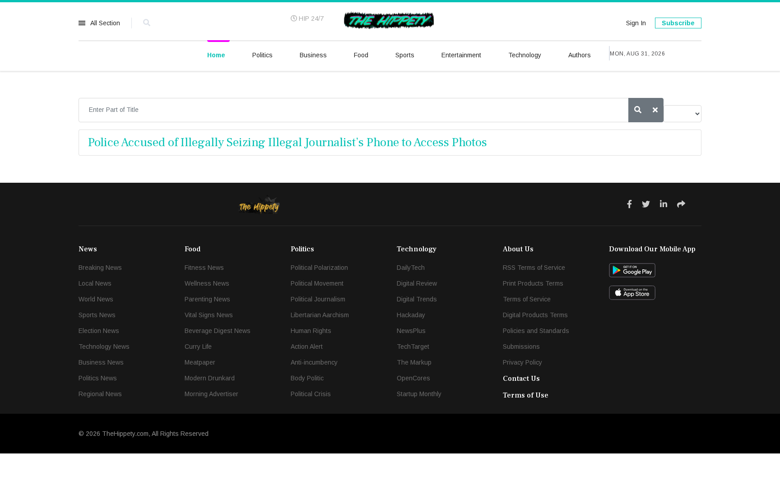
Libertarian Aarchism (320, 315)
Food (361, 55)
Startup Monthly (419, 394)
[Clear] (655, 110)
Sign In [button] (636, 23)
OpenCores (413, 378)
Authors (579, 55)
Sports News (97, 315)
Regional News (100, 394)
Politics (262, 55)
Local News (95, 283)
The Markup (414, 362)
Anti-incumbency (314, 362)
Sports (404, 55)
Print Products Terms (533, 283)
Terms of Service (527, 299)
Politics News (98, 378)
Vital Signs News (209, 315)
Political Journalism (318, 299)
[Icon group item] (629, 204)
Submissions (521, 346)
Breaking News (100, 267)
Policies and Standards (536, 330)
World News (96, 299)
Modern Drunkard (210, 378)
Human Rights (311, 330)
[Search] (637, 110)
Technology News (104, 346)
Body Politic (307, 378)
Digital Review (417, 283)
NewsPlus (411, 330)
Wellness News (207, 283)
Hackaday (411, 315)
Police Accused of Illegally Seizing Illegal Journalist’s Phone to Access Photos (287, 142)
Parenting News (207, 299)
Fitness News (204, 267)
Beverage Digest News (218, 330)
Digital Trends (417, 299)
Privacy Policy (522, 362)
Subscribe (678, 23)
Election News (99, 330)
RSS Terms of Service (534, 267)
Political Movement (317, 283)
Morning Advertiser (211, 394)
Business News (101, 362)
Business (313, 55)
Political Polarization (319, 267)
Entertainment (461, 55)
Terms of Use (525, 395)
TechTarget (413, 346)
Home (216, 55)
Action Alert (307, 346)
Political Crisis (311, 394)
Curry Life (198, 346)
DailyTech (411, 267)
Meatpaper (200, 362)
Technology (524, 55)
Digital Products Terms (535, 315)
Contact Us (521, 378)
